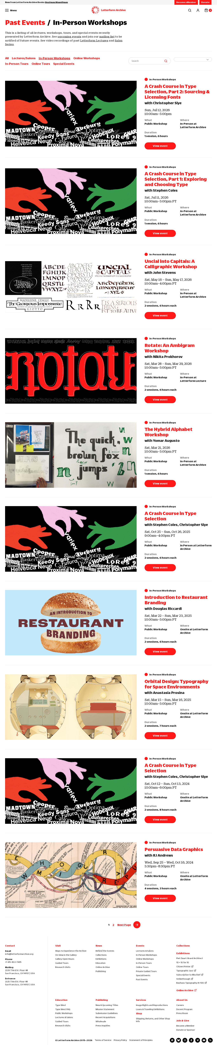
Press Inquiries (103, 1025)
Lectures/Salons (24, 58)
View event (160, 145)
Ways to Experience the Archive (70, 951)
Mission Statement (105, 1009)
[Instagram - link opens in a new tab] (185, 1040)
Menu (13, 10)
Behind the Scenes (105, 951)
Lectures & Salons (145, 951)
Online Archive (103, 967)
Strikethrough (183, 979)
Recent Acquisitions (105, 1017)
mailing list (107, 36)
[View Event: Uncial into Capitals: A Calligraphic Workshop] (71, 287)
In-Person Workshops (54, 58)
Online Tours (41, 63)
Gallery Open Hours (64, 959)
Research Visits (62, 967)
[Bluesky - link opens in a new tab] (178, 1040)
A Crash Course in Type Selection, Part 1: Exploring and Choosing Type (176, 179)
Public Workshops (64, 1013)
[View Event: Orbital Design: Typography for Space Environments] (71, 707)
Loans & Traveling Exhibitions (150, 1009)
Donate (205, 2)
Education (100, 963)
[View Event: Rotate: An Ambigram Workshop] (71, 371)
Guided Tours (61, 963)
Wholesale (101, 1021)
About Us (181, 1000)
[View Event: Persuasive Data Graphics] (71, 875)
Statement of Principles (141, 1040)
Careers (180, 1005)
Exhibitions (101, 959)
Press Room (182, 1013)
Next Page (124, 924)
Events (140, 945)
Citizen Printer (183, 966)
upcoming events (69, 36)
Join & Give (182, 1020)
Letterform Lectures (94, 40)
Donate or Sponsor (185, 1030)
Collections (101, 955)
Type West (60, 1005)
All (7, 58)
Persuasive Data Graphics (174, 849)
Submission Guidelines (107, 1013)
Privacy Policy (120, 1040)
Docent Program (184, 1009)
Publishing (101, 971)
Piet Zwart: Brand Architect (189, 958)
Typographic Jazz (184, 970)
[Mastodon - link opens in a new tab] (172, 1040)
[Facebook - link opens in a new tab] (191, 1040)
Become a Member (186, 2)
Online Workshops (86, 58)
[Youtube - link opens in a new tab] (204, 1040)
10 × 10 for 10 (182, 962)
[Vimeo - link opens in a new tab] (197, 1040)
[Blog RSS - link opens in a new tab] (210, 1040)
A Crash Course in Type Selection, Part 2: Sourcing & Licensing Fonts (177, 91)
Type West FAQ (62, 1009)
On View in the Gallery (66, 955)
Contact (10, 945)
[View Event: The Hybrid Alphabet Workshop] (71, 455)
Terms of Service (103, 1040)
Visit (58, 945)
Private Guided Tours (146, 971)
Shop (139, 1013)
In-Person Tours (16, 63)
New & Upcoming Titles (107, 1005)
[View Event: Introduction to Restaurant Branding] (71, 623)
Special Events (63, 63)
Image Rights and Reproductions (152, 1005)
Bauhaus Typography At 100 (190, 983)
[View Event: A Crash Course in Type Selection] (71, 539)
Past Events (25, 22)
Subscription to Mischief (188, 975)
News (99, 945)
